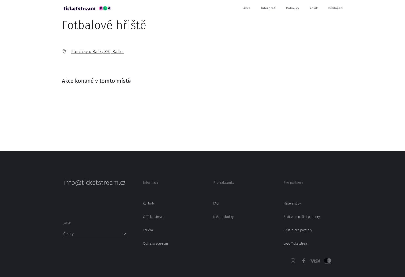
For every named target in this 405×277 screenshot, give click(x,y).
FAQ (216, 203)
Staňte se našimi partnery (302, 217)
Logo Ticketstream (296, 244)
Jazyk (67, 223)
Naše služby (292, 203)
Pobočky (292, 8)
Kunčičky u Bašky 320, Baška (97, 51)
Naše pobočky (223, 217)
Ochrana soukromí (156, 244)
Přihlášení (335, 8)
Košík (313, 8)
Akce (247, 8)
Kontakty (149, 203)
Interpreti (268, 8)
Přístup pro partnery (298, 230)
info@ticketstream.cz (94, 182)
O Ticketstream (153, 217)
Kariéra (148, 230)
